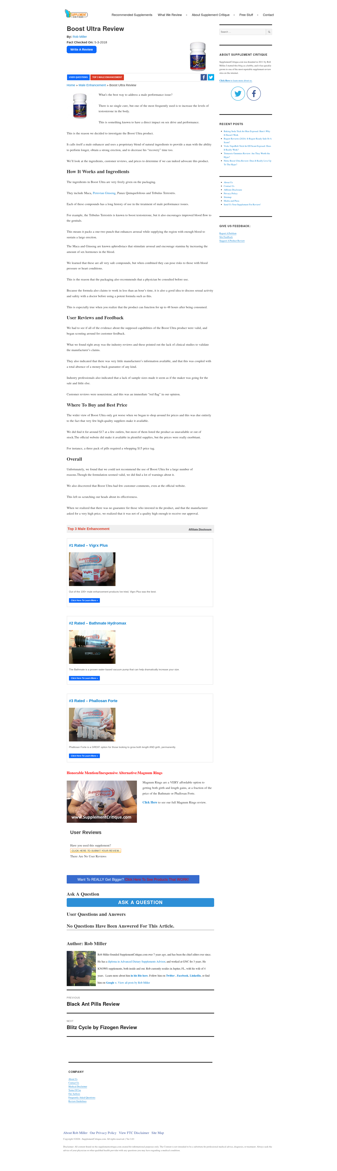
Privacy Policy (231, 193)
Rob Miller (80, 36)
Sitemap (228, 197)
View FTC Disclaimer (134, 1132)
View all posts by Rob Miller (134, 982)
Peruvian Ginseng (104, 193)
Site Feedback (226, 236)
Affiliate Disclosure (233, 189)
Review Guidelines (77, 1101)
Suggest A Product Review (232, 240)
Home (71, 85)
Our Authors (74, 1093)
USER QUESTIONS (78, 77)
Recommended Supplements (132, 14)
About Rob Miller (75, 1132)
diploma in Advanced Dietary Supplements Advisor (136, 961)
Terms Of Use (74, 1090)
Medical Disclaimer (77, 1086)
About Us (72, 1079)
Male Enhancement (92, 85)
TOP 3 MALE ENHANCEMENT (107, 77)
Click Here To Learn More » (84, 600)
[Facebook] (204, 77)
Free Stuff (246, 14)
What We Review (170, 14)
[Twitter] (211, 77)
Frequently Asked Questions (81, 1097)
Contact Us (73, 1082)
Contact (268, 14)
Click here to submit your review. (96, 850)
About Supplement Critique (211, 14)
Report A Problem (227, 233)
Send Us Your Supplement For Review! (242, 204)
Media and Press (231, 200)
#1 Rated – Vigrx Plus (88, 545)
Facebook (182, 975)
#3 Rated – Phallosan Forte (93, 701)
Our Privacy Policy (103, 1132)
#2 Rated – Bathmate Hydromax (97, 623)
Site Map (157, 1132)
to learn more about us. (235, 80)
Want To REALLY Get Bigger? (133, 879)
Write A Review (81, 49)
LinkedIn (195, 975)
